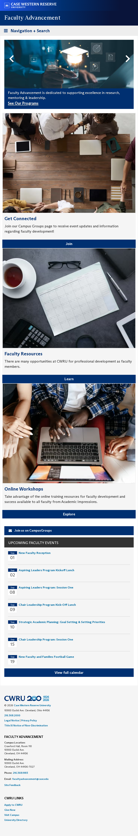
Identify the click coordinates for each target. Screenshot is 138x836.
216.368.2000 (12, 715)
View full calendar (69, 672)
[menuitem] (69, 804)
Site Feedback (12, 785)
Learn (69, 379)
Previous (12, 53)
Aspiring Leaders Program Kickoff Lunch (46, 570)
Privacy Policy (29, 720)
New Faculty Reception (34, 553)
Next (129, 53)
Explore (69, 514)
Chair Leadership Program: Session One (46, 639)
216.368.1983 (20, 772)
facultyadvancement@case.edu (30, 779)
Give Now (9, 810)
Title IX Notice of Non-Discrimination (26, 725)
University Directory (15, 820)
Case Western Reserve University (32, 705)
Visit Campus (11, 815)
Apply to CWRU (13, 804)
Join (69, 244)
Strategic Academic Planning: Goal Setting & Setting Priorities (62, 622)
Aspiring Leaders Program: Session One (46, 587)
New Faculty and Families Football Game (46, 657)
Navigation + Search (26, 32)
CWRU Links (14, 798)
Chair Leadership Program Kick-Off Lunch (47, 605)
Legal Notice (11, 720)
